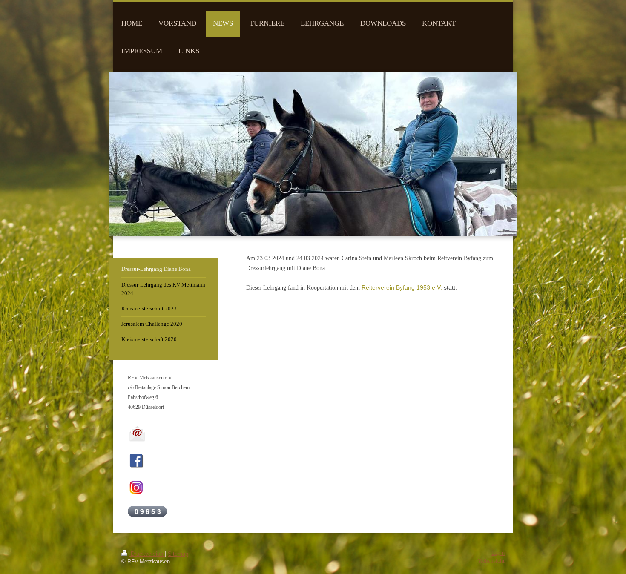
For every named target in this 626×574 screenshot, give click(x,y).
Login (498, 553)
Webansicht (491, 561)
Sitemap (178, 554)
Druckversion (147, 554)
